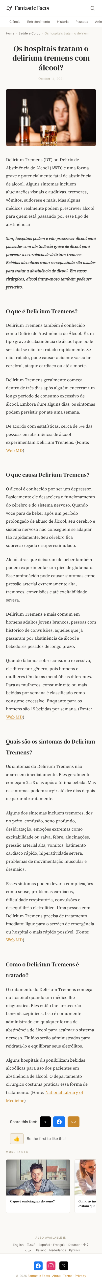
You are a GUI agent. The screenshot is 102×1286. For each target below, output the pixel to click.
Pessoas (82, 22)
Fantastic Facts (39, 1276)
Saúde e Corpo (29, 33)
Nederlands (57, 1250)
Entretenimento (38, 22)
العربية (29, 1250)
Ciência (14, 22)
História (63, 22)
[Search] (92, 8)
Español (44, 1245)
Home (10, 33)
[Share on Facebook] (59, 1121)
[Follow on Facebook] (38, 1265)
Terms (67, 1276)
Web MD (14, 450)
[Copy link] (73, 1121)
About (56, 1276)
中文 (86, 1245)
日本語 (30, 1245)
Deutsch (74, 1245)
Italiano (41, 1250)
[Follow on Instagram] (51, 1265)
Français (59, 1245)
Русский (74, 1250)
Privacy (80, 1276)
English (18, 1245)
